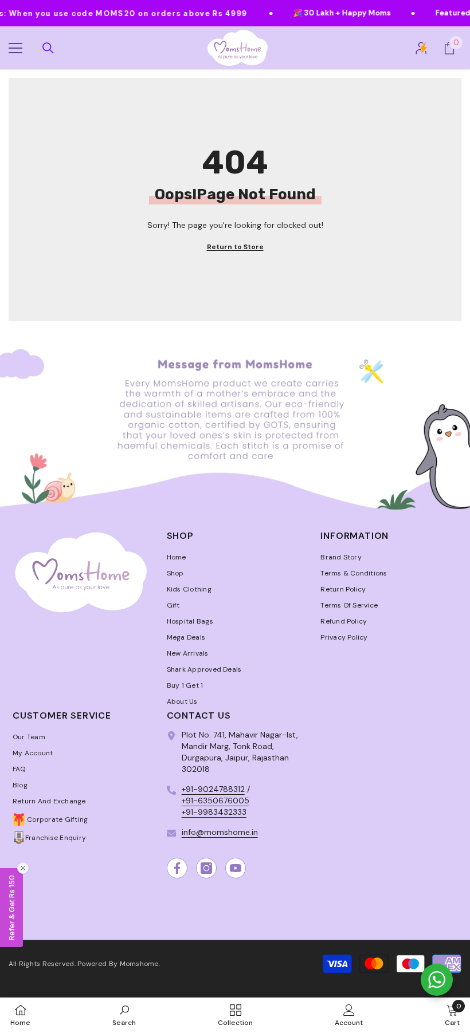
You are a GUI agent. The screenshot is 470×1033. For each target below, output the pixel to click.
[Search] (48, 48)
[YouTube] (235, 868)
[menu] (15, 48)
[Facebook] (177, 868)
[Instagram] (206, 868)
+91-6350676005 (215, 800)
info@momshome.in (220, 832)
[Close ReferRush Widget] (23, 868)
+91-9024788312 (213, 789)
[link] (235, 420)
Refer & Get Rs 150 (11, 907)
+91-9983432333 (214, 812)
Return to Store (235, 246)
